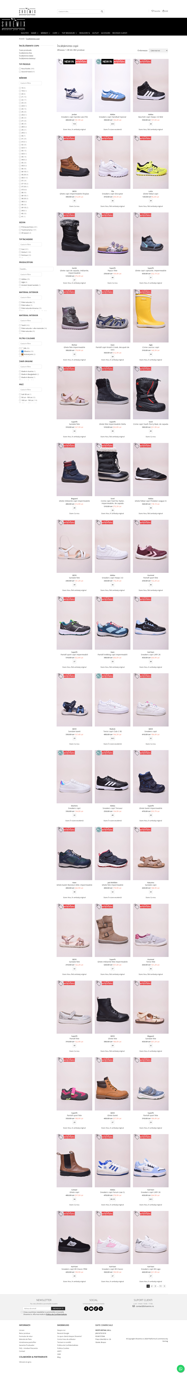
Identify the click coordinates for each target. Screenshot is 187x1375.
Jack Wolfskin (112, 882)
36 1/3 (23, 171)
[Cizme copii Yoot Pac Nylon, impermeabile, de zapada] (112, 469)
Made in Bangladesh (29, 374)
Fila (112, 191)
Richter (74, 345)
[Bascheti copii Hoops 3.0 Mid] (151, 85)
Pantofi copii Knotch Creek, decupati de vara (112, 348)
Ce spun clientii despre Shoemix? (69, 1336)
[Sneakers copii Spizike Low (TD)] (74, 85)
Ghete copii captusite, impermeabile (150, 270)
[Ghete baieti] (112, 1083)
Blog (59, 1357)
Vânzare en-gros (25, 1362)
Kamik (74, 268)
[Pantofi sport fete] (151, 546)
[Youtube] (91, 1308)
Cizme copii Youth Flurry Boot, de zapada (150, 424)
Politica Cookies (63, 1348)
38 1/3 (23, 195)
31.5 (22, 142)
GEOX (74, 191)
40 (22, 213)
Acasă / (22, 38)
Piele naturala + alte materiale (32, 328)
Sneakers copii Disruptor (112, 194)
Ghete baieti (112, 1115)
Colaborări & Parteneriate (33, 1357)
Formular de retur (26, 1336)
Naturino (150, 882)
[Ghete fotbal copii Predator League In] (151, 469)
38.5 (22, 201)
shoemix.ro (63, 1325)
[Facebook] (86, 1308)
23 (22, 103)
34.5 (22, 159)
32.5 (22, 148)
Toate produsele (25, 50)
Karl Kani (150, 652)
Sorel (151, 422)
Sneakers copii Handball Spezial (112, 117)
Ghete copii (74, 1192)
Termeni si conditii (64, 1342)
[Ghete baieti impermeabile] (151, 776)
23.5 (22, 106)
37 (22, 180)
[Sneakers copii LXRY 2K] (151, 623)
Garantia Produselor (26, 1345)
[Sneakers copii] (151, 699)
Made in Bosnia (27, 377)
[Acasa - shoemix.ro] (32, 11)
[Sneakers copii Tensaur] (112, 776)
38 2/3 (23, 198)
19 (22, 88)
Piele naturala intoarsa (29, 308)
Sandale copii (150, 885)
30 (22, 136)
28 (22, 124)
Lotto (151, 191)
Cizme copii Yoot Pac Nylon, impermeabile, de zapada (112, 502)
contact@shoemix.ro (144, 1306)
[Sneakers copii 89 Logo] (151, 1237)
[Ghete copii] (74, 1160)
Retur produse (24, 1333)
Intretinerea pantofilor (27, 1342)
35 (22, 163)
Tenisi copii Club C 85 (112, 731)
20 (22, 94)
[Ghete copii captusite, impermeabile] (151, 239)
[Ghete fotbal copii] (151, 162)
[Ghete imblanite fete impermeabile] (112, 930)
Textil (23, 325)
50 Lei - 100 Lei (26, 397)
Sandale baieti (74, 731)
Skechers (74, 806)
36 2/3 (23, 174)
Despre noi (61, 1330)
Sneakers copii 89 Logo (150, 1269)
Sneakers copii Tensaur (113, 808)
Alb (25, 348)
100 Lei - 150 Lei (27, 400)
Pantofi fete (74, 1038)
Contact (22, 1351)
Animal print (28, 354)
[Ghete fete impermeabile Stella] (112, 392)
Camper (74, 1190)
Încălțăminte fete (25, 53)
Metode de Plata (25, 1339)
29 (22, 130)
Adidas (23, 279)
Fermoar (24, 255)
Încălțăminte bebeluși (27, 58)
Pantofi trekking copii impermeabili (112, 654)
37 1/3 (23, 183)
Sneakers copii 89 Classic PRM (74, 1269)
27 (22, 121)
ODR (59, 1354)
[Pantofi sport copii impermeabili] (74, 623)
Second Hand (26, 71)
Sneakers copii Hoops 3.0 (112, 578)
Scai (22, 249)
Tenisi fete (150, 962)
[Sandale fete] (74, 392)
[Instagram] (101, 1308)
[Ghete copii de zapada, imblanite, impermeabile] (74, 239)
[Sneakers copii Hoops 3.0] (112, 546)
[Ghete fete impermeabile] (74, 315)
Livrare (21, 1330)
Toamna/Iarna (26, 230)
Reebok (112, 729)
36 (22, 168)
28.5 (22, 127)
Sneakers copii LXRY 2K (151, 654)
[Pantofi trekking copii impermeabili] (112, 623)
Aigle (23, 282)
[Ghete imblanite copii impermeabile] (74, 469)
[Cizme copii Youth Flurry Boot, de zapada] (151, 392)
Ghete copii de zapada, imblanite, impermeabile (74, 271)
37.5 (22, 189)
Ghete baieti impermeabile (150, 808)
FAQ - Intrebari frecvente (28, 1348)
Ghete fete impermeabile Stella (112, 424)
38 (22, 192)
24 (22, 109)
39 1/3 (23, 207)
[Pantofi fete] (74, 1007)
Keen (112, 345)
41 (22, 216)
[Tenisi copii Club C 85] (112, 699)
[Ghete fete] (112, 1007)
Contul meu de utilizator (66, 1339)
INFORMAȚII (24, 1325)
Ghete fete (112, 1038)
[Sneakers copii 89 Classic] (112, 1237)
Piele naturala (26, 302)
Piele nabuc (25, 305)
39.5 (22, 210)
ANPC (59, 1351)
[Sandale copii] (151, 853)
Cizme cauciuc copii (150, 347)
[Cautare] (102, 11)
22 (22, 100)
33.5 (22, 154)
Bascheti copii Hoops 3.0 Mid (150, 117)
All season (25, 233)
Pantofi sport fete (150, 578)
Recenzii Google (63, 1333)
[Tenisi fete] (151, 930)
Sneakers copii (151, 731)
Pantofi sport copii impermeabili (74, 654)
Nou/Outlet (25, 68)
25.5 (22, 115)
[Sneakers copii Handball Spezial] (112, 85)
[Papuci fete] (112, 239)
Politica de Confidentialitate (56, 1314)
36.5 (22, 178)
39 (22, 204)
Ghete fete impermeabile (74, 347)
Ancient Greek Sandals (29, 285)
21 (22, 97)
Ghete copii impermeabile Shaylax (74, 194)
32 (22, 144)
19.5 (22, 91)
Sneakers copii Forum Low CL (112, 1192)
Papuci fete (112, 270)
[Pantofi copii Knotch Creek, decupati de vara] (112, 315)
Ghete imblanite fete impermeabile (113, 962)
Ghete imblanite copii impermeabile (74, 501)
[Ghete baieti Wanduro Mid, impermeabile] (74, 853)
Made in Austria (27, 371)
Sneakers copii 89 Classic (112, 1269)
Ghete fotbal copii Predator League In (151, 501)
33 (22, 150)
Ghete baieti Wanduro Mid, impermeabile (74, 885)
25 (22, 112)
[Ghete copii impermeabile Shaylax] (74, 162)
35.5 (22, 165)
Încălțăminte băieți (26, 56)
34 (22, 157)
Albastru (27, 351)
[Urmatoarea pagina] (164, 1286)
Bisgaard (74, 498)
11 (161, 1286)
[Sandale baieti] (74, 699)
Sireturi (24, 252)
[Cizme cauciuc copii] (151, 315)
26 (22, 118)
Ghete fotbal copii (150, 194)
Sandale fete (74, 424)
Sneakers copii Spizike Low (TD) (74, 117)
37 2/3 (23, 186)
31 (22, 139)
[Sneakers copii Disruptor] (112, 162)
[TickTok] (96, 1308)
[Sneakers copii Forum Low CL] (112, 1160)
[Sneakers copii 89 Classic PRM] (74, 1237)
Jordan (74, 114)
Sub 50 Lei (25, 394)
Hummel (150, 575)
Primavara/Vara (27, 227)
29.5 (22, 133)
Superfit (113, 268)
